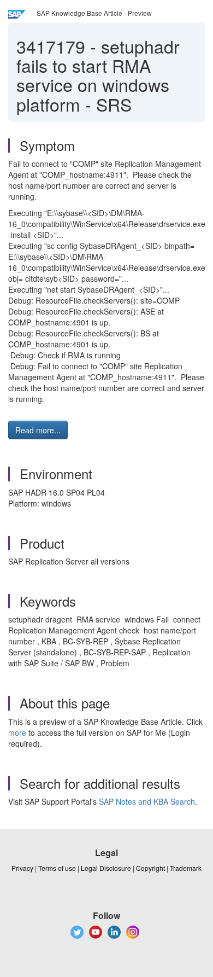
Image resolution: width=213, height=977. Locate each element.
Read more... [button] (38, 429)
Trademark (186, 868)
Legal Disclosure (106, 868)
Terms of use (57, 868)
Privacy (22, 868)
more (17, 732)
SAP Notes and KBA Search (147, 801)
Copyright (150, 868)
